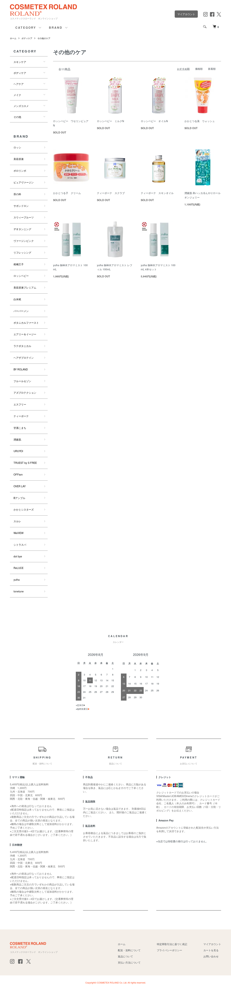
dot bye (18, 556)
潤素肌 (17, 439)
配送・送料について (129, 950)
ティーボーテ (21, 416)
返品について (125, 956)
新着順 (212, 69)
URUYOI (18, 451)
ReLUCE (18, 568)
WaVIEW (18, 533)
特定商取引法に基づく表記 (172, 944)
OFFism (18, 474)
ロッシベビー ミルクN (110, 121)
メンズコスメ (21, 106)
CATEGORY (25, 27)
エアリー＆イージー (25, 334)
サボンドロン (21, 206)
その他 (17, 117)
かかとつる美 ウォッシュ (199, 121)
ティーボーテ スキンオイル (157, 193)
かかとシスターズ (24, 509)
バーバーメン (21, 311)
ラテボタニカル (22, 346)
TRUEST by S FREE (25, 463)
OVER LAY (20, 486)
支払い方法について (129, 962)
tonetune (19, 591)
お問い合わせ (211, 956)
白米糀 (17, 299)
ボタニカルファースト (26, 322)
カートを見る (211, 950)
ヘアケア (19, 84)
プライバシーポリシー (169, 950)
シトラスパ (20, 544)
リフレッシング (22, 252)
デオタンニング (22, 229)
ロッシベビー (21, 276)
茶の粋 (17, 194)
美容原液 (19, 159)
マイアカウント (186, 14)
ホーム (13, 38)
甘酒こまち (20, 428)
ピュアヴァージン (24, 182)
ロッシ (17, 147)
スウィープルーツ (24, 217)
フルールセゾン (22, 381)
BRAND (56, 27)
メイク (17, 95)
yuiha (17, 579)
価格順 (199, 69)
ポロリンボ (20, 170)
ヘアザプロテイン (24, 357)
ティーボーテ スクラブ (111, 193)
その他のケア (43, 38)
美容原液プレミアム (25, 287)
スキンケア (20, 62)
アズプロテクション (25, 392)
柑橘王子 (19, 264)
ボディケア (26, 38)
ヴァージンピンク (24, 241)
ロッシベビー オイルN (154, 121)
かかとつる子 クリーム (67, 193)
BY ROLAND (21, 369)
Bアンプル (19, 498)
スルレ (17, 521)
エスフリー (20, 404)
